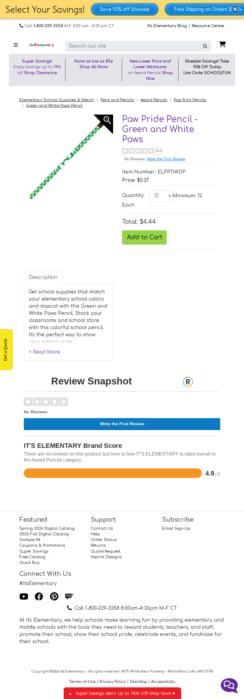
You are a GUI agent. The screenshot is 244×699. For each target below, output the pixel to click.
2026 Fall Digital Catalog (44, 534)
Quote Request (106, 551)
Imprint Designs (106, 557)
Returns (98, 545)
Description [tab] (43, 277)
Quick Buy (29, 563)
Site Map (138, 682)
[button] (235, 9)
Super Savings (34, 551)
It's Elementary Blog (167, 26)
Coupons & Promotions (42, 545)
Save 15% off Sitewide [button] (124, 9)
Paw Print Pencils (190, 100)
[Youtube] (23, 597)
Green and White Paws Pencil (54, 106)
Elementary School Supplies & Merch (56, 100)
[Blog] (69, 597)
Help (95, 534)
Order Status (104, 540)
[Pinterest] (54, 597)
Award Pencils (153, 100)
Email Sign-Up (176, 528)
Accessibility (163, 682)
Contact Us (102, 528)
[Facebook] (39, 597)
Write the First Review (166, 159)
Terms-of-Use (82, 682)
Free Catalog (32, 557)
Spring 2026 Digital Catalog (47, 528)
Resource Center (208, 26)
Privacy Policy (112, 682)
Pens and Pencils (117, 100)
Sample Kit (29, 540)
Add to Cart (144, 237)
